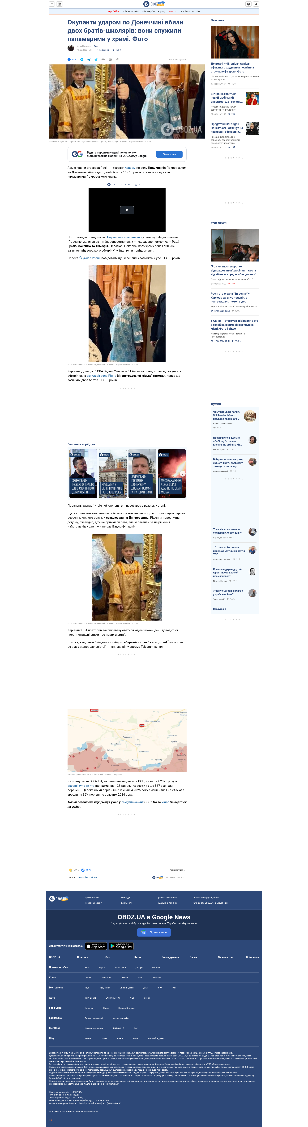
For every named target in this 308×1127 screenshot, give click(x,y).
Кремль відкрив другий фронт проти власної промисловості (227, 573)
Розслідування (171, 957)
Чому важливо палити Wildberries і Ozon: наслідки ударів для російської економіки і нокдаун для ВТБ (226, 415)
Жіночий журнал (156, 1038)
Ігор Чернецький (220, 471)
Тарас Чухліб (219, 599)
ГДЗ (87, 988)
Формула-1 (157, 977)
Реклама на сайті (93, 903)
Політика (82, 957)
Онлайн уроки (127, 988)
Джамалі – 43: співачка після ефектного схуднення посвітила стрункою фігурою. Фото (232, 67)
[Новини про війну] (157, 878)
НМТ (173, 988)
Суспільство (225, 957)
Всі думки (219, 609)
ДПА (145, 988)
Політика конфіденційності (206, 897)
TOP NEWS (219, 223)
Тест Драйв (90, 998)
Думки (216, 404)
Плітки (104, 1038)
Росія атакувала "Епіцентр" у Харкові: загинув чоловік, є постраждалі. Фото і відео (230, 297)
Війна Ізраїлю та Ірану (153, 11)
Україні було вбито (81, 786)
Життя (137, 957)
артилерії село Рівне (101, 376)
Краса (120, 1038)
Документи (126, 903)
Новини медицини (94, 1028)
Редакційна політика (87, 877)
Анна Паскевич (84, 46)
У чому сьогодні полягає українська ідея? (228, 592)
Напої (106, 1008)
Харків (102, 967)
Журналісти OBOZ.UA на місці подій (210, 903)
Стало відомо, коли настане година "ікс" (231, 279)
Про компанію (92, 897)
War (96, 46)
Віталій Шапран (220, 581)
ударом (130, 168)
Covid (136, 1028)
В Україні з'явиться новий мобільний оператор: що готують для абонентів (226, 98)
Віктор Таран (219, 450)
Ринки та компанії (94, 1018)
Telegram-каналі (132, 802)
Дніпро (139, 967)
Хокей (125, 977)
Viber (165, 802)
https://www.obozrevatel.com (154, 1053)
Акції (132, 998)
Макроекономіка (121, 1018)
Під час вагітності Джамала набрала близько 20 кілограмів (235, 78)
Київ (87, 967)
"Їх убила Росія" (90, 258)
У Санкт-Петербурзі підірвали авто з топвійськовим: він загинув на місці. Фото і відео (234, 324)
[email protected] (86, 1103)
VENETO (173, 11)
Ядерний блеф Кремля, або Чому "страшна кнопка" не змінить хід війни (227, 441)
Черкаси (156, 967)
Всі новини (252, 957)
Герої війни (114, 11)
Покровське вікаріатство (124, 237)
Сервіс (147, 998)
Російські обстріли (190, 11)
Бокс (140, 977)
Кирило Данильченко (223, 423)
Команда (125, 897)
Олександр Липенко (222, 559)
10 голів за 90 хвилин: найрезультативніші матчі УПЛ (229, 551)
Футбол (88, 977)
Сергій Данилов (220, 538)
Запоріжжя (120, 967)
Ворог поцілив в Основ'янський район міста (234, 306)
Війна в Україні (130, 11)
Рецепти (89, 1008)
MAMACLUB (118, 1028)
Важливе (217, 20)
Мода (135, 1038)
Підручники (104, 988)
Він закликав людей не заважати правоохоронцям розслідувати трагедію (225, 140)
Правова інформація (167, 897)
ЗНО (160, 988)
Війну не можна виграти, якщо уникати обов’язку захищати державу (228, 463)
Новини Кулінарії (126, 1008)
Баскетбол (107, 977)
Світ (107, 957)
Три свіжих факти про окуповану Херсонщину (227, 531)
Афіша (88, 1038)
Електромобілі (113, 998)
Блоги (193, 957)
